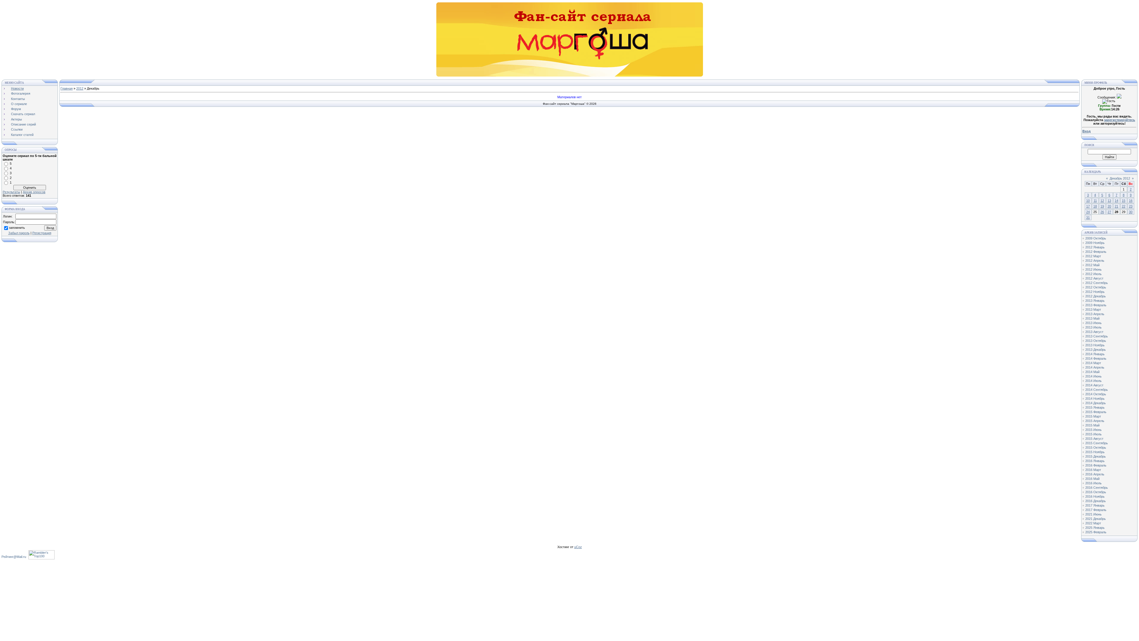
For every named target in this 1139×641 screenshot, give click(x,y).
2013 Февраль (1095, 305)
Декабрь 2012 (1120, 178)
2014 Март (1093, 363)
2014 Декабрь (1095, 403)
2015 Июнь (1093, 429)
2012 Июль (1093, 274)
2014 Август (1094, 385)
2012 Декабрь (1095, 296)
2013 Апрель (1094, 314)
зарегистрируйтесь (1119, 120)
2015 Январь (1095, 407)
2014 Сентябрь (1096, 389)
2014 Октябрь (1095, 394)
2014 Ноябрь (1095, 398)
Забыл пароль (19, 233)
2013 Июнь (1093, 323)
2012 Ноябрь (1095, 291)
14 (1116, 200)
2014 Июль (1093, 381)
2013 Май (1092, 318)
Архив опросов (34, 192)
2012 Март (1093, 256)
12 (1102, 200)
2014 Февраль (1095, 358)
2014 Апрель (1094, 367)
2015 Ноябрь (1095, 452)
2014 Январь (1095, 354)
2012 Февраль (1095, 251)
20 (1109, 206)
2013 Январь (1095, 300)
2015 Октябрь (1095, 447)
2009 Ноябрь (1095, 243)
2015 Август (1094, 438)
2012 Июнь (1093, 269)
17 (1088, 206)
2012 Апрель (1094, 260)
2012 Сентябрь (1096, 283)
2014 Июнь (1093, 376)
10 (1088, 200)
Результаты (11, 192)
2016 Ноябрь (1095, 496)
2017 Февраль (1095, 510)
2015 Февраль (1095, 412)
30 (1130, 212)
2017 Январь (1095, 505)
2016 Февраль (1095, 465)
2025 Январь (1095, 527)
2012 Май (1092, 265)
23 (1130, 206)
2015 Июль (1093, 434)
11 (1095, 200)
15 (1123, 200)
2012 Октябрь (1095, 287)
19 (1102, 206)
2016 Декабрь (1095, 501)
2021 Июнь (1093, 514)
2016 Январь (1095, 461)
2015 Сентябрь (1096, 443)
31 (1088, 217)
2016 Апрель (1094, 474)
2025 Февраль (1095, 532)
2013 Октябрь (1095, 340)
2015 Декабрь (1095, 456)
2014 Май (1092, 372)
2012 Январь (1095, 247)
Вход (1086, 131)
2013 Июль (1093, 327)
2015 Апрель (1094, 421)
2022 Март (1093, 523)
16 (1130, 200)
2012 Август (1094, 278)
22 (1123, 206)
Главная (67, 88)
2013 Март (1093, 309)
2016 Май (1092, 478)
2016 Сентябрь (1096, 487)
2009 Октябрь (1095, 238)
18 (1095, 206)
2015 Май (1092, 425)
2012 (79, 88)
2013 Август (1094, 332)
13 (1109, 200)
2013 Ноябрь (1095, 345)
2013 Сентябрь (1096, 336)
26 (1102, 212)
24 (1088, 212)
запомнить (17, 227)
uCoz (578, 547)
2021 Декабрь (1095, 519)
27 (1109, 212)
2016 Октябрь (1095, 492)
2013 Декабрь (1095, 349)
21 (1116, 206)
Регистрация (41, 233)
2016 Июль (1093, 483)
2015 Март (1093, 416)
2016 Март (1093, 470)
